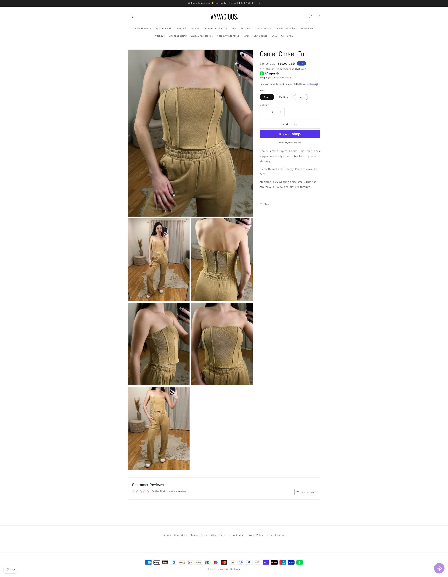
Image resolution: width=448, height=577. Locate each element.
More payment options (290, 142)
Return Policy (218, 535)
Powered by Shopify (231, 569)
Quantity (264, 104)
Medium (284, 97)
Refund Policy (236, 535)
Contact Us (180, 535)
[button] (131, 16)
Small (267, 97)
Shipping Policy (198, 535)
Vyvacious (219, 569)
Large (301, 97)
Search (167, 535)
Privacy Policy (255, 535)
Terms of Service (275, 535)
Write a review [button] (305, 492)
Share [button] (267, 204)
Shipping (264, 77)
